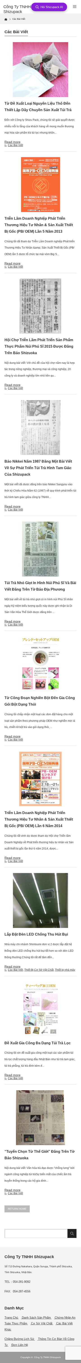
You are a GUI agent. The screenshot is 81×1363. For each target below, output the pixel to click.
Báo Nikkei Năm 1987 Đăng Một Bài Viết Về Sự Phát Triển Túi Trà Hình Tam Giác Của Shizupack (38, 467)
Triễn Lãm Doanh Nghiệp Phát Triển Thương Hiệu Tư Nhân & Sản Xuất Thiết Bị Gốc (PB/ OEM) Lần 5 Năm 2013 (38, 225)
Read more (12, 142)
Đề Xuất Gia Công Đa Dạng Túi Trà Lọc (37, 1043)
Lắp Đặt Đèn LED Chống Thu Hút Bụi (36, 934)
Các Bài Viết (15, 145)
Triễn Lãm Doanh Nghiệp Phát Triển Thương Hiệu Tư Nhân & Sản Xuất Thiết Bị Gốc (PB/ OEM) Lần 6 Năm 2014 (38, 819)
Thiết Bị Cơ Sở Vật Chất (39, 969)
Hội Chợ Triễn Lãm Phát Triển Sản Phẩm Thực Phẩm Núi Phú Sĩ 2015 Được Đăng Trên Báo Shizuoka (38, 346)
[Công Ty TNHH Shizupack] (19, 9)
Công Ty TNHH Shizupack (47, 1357)
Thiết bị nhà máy (65, 969)
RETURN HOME (17, 1208)
